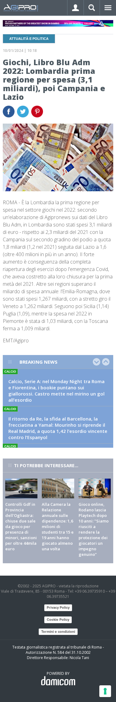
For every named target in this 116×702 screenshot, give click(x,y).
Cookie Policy (58, 619)
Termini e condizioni (58, 631)
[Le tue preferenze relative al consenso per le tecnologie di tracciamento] (105, 691)
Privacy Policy (58, 607)
